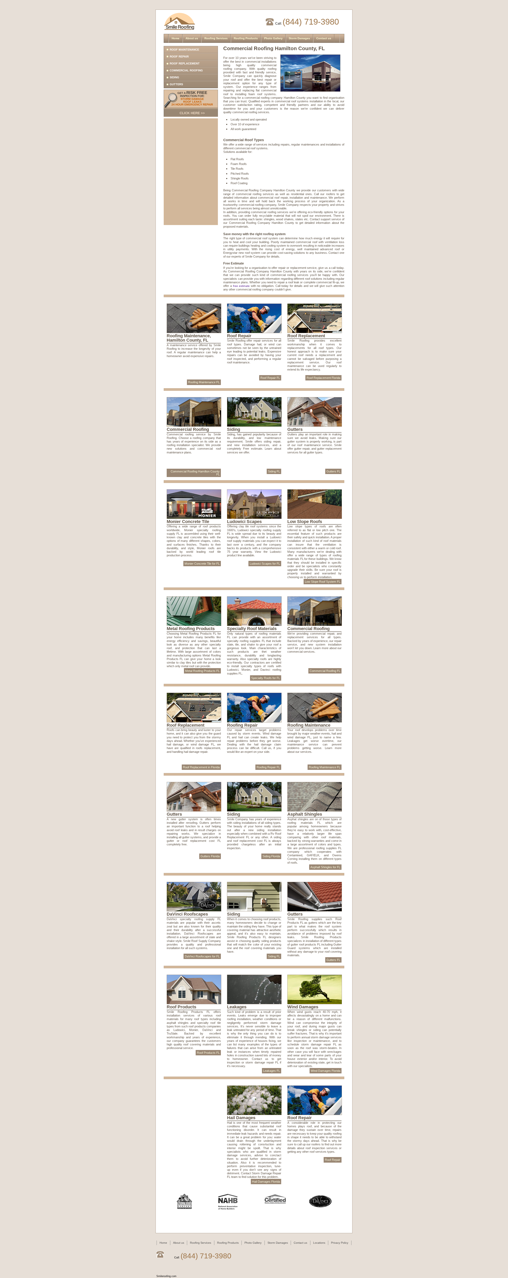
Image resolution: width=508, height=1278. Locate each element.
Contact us (323, 38)
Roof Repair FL (270, 377)
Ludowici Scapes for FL (265, 563)
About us (192, 38)
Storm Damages (299, 38)
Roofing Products (246, 38)
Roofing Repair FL (268, 767)
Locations (319, 1242)
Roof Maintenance (184, 49)
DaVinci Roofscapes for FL (202, 956)
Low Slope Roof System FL (322, 581)
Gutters (176, 84)
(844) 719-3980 (311, 21)
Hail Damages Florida (266, 1181)
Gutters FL (333, 471)
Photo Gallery (273, 38)
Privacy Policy (339, 1242)
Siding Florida (271, 856)
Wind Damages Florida (325, 1070)
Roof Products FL (208, 1052)
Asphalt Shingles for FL (325, 867)
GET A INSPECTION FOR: (192, 102)
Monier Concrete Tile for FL (202, 563)
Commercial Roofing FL (325, 671)
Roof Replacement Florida (323, 377)
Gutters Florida (210, 856)
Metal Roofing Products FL (202, 671)
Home (175, 38)
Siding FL (274, 471)
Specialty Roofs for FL (265, 678)
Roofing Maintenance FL (204, 382)
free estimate (241, 285)
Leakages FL (271, 1070)
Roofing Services (216, 38)
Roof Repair (179, 56)
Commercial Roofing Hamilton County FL (195, 473)
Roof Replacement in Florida (201, 767)
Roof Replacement (185, 63)
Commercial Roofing (186, 70)
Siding (174, 77)
